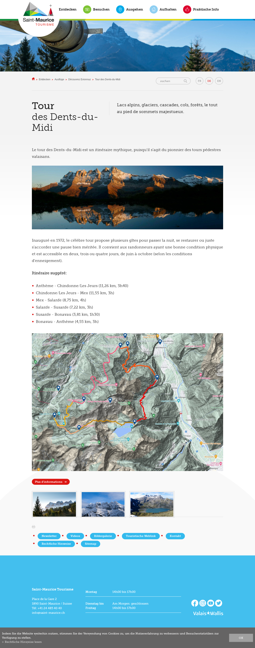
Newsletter (49, 536)
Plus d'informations (48, 482)
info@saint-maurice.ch (48, 613)
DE (209, 80)
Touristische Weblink (141, 536)
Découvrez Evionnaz (79, 79)
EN (219, 80)
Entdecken (67, 9)
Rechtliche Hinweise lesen (23, 641)
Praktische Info (206, 9)
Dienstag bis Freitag (94, 606)
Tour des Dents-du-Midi (107, 79)
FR (199, 80)
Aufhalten (168, 9)
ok (241, 637)
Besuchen (101, 9)
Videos (75, 536)
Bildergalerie (103, 536)
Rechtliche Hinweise (56, 543)
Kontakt (175, 536)
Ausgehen (134, 9)
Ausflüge (59, 79)
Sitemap (90, 543)
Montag (91, 592)
